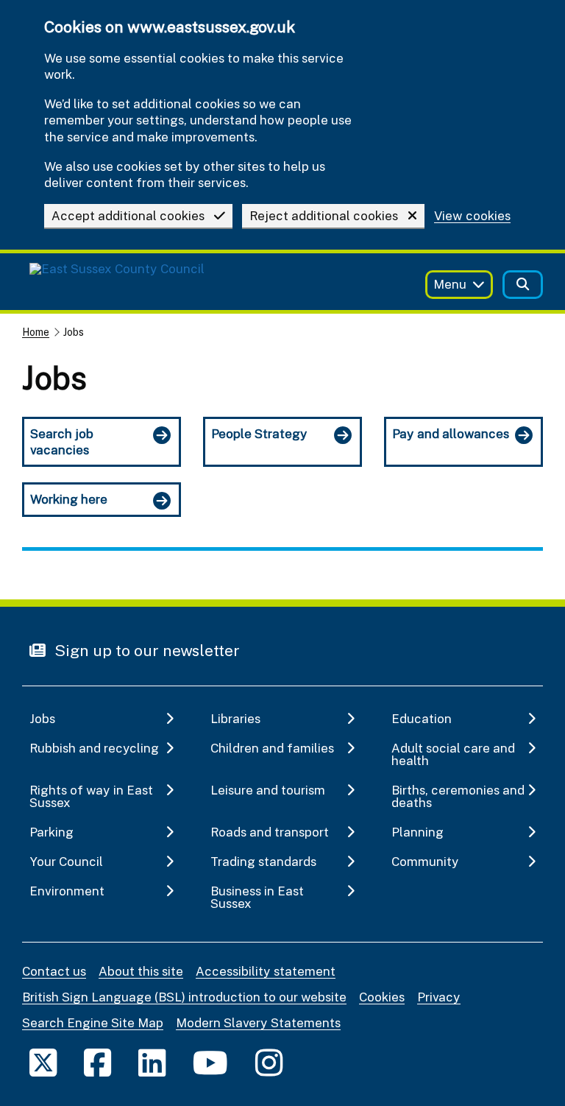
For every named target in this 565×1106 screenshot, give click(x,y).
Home (35, 331)
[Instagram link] (269, 1062)
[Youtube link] (210, 1062)
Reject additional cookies (323, 215)
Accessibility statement (265, 971)
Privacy (439, 996)
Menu (449, 284)
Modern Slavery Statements (258, 1022)
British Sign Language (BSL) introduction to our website (184, 996)
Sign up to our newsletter (145, 650)
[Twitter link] (43, 1062)
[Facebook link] (97, 1062)
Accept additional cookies (128, 215)
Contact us (54, 971)
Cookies (382, 996)
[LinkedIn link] (152, 1062)
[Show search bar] (522, 284)
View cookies (472, 216)
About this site (141, 971)
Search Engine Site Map (92, 1022)
